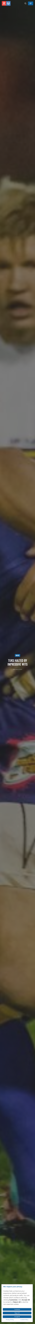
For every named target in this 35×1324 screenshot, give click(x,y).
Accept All (17, 1316)
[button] (30, 3)
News (17, 655)
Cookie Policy (24, 1319)
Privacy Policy (10, 1319)
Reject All (17, 1313)
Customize (17, 1309)
